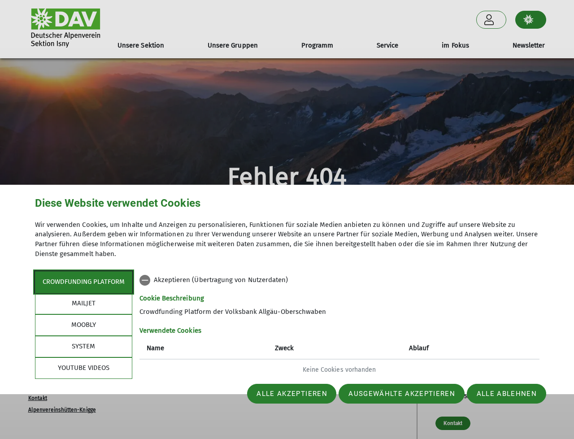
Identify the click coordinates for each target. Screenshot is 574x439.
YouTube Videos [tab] (83, 368)
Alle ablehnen (507, 394)
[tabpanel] (339, 326)
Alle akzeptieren (292, 394)
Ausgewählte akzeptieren (401, 394)
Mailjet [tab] (84, 303)
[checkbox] (339, 280)
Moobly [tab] (83, 325)
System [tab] (83, 346)
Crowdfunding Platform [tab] (84, 282)
